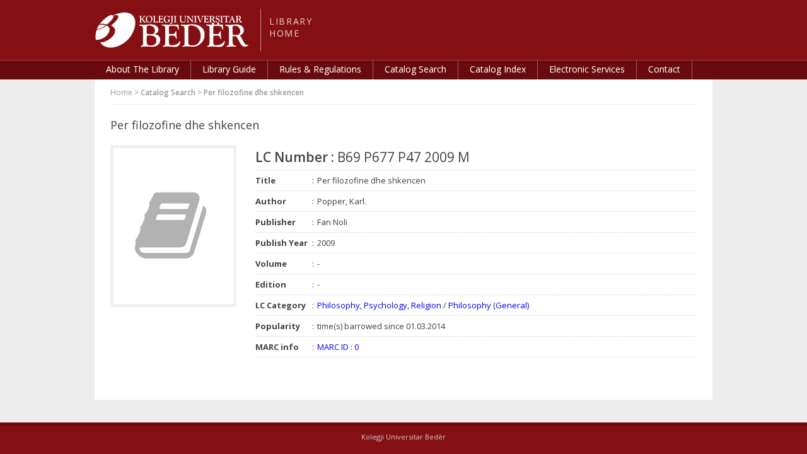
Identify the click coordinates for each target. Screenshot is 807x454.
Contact (664, 69)
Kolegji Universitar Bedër (403, 436)
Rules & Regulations (320, 69)
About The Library (142, 69)
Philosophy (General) (488, 305)
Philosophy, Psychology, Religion (379, 305)
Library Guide (229, 69)
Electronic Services (587, 69)
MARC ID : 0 (338, 346)
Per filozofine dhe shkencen (254, 92)
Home (121, 92)
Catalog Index (498, 69)
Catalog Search (415, 69)
